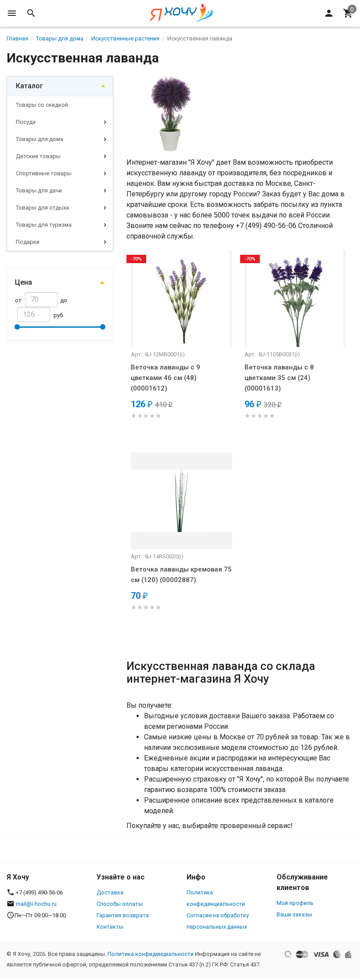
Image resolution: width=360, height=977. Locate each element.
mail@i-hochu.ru (36, 904)
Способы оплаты (120, 904)
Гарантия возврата (123, 915)
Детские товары (38, 156)
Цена (23, 282)
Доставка (110, 892)
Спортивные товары (44, 173)
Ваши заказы (294, 914)
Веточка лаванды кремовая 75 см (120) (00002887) (181, 574)
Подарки (28, 242)
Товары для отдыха (42, 207)
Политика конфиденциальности (151, 954)
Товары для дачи (39, 190)
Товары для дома (39, 139)
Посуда (26, 122)
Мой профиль (295, 903)
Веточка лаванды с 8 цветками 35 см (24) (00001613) (279, 377)
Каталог (29, 86)
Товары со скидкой (42, 104)
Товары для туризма (44, 224)
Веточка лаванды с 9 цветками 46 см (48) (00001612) (165, 377)
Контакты (110, 926)
